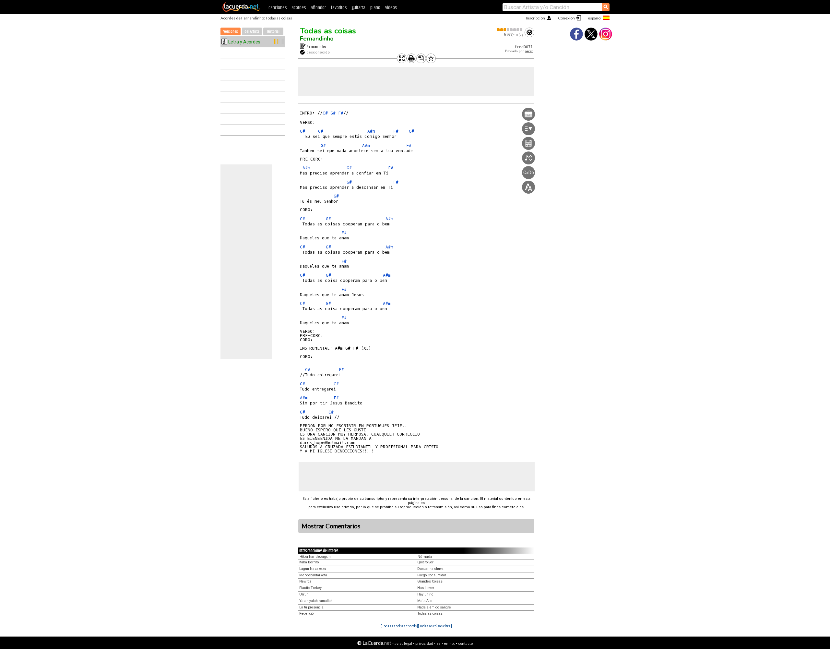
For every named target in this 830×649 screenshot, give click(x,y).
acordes (298, 8)
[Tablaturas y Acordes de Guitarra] (241, 10)
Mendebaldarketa (313, 575)
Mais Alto (424, 601)
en (446, 643)
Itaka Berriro (309, 562)
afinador (318, 8)
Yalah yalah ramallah (316, 601)
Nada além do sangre (434, 607)
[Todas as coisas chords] (399, 626)
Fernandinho (317, 38)
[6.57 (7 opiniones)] (510, 29)
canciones (277, 8)
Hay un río (425, 594)
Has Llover (425, 588)
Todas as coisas (328, 31)
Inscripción (535, 18)
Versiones (230, 32)
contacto (465, 643)
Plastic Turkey (310, 588)
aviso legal (403, 643)
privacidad (424, 643)
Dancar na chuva (430, 569)
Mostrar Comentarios (331, 526)
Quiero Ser (425, 562)
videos (391, 8)
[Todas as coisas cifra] (435, 626)
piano (375, 8)
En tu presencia (311, 607)
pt (453, 643)
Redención (307, 613)
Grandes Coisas (430, 581)
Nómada (425, 557)
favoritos (339, 8)
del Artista (251, 32)
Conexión (566, 18)
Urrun (303, 594)
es (438, 643)
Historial (273, 32)
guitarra (358, 8)
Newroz (305, 581)
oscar (529, 51)
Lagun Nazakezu (312, 569)
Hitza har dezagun (315, 557)
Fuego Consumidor (431, 575)
